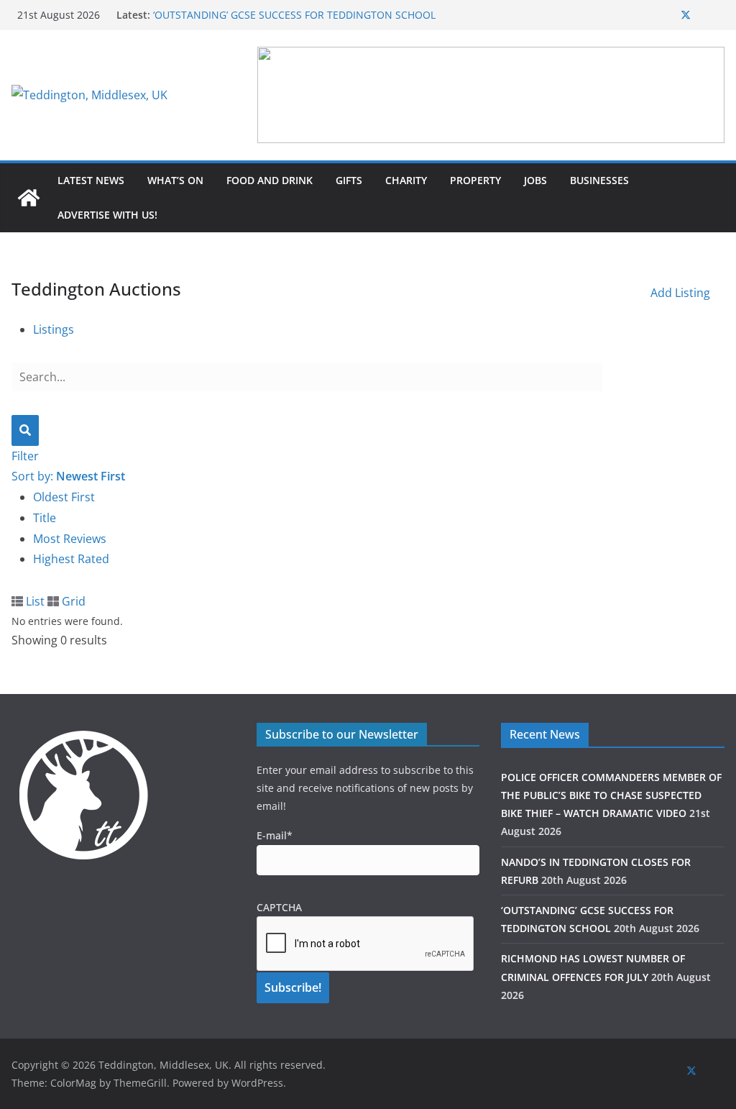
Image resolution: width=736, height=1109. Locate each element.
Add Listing (680, 293)
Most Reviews (69, 539)
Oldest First (64, 497)
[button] (490, 95)
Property (475, 180)
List (34, 601)
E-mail (275, 835)
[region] (490, 95)
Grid (72, 601)
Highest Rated (71, 559)
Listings (53, 329)
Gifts (349, 180)
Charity (406, 180)
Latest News (91, 180)
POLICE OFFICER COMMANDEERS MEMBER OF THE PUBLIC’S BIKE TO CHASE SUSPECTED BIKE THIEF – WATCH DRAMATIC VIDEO (611, 795)
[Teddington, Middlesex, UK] (29, 198)
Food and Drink (269, 180)
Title (44, 518)
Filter (25, 456)
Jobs (535, 180)
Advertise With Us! (107, 215)
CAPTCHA (279, 907)
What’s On (175, 180)
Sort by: (68, 476)
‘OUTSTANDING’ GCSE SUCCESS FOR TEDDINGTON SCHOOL (294, 15)
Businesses (599, 180)
